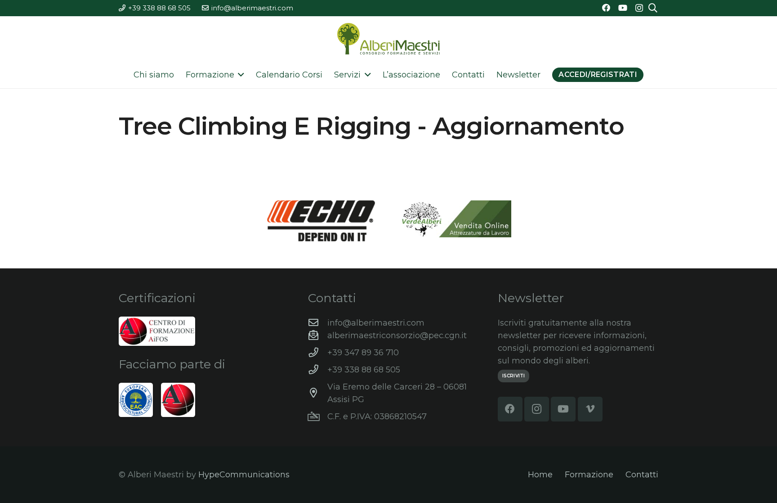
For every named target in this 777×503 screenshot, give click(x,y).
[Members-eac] (136, 400)
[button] (239, 74)
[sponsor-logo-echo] (321, 220)
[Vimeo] (590, 409)
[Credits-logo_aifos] (157, 331)
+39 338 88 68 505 (363, 370)
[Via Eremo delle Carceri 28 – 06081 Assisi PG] (317, 393)
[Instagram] (639, 8)
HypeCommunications (244, 475)
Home (540, 475)
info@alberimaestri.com (375, 323)
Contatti (641, 475)
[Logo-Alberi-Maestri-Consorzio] (388, 38)
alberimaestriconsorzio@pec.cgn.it (397, 335)
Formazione (589, 475)
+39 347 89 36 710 (363, 353)
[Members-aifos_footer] (178, 400)
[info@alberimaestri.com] (317, 323)
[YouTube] (622, 8)
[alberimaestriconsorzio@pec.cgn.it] (317, 335)
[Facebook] (606, 8)
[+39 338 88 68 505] (317, 370)
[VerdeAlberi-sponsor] (456, 218)
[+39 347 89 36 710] (317, 353)
